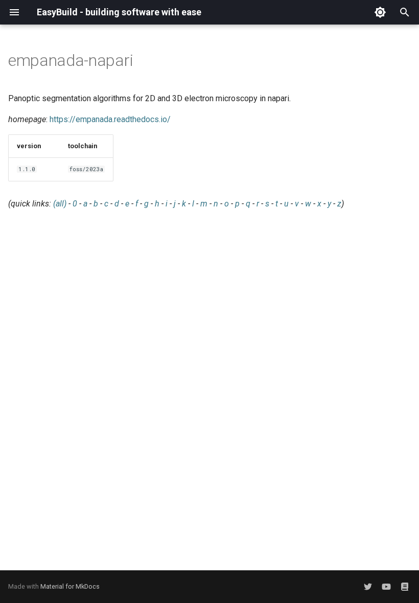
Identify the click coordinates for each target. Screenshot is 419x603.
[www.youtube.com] (386, 586)
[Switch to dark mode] (380, 12)
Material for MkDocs (70, 586)
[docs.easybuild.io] (405, 586)
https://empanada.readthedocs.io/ (110, 119)
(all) (59, 203)
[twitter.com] (368, 586)
